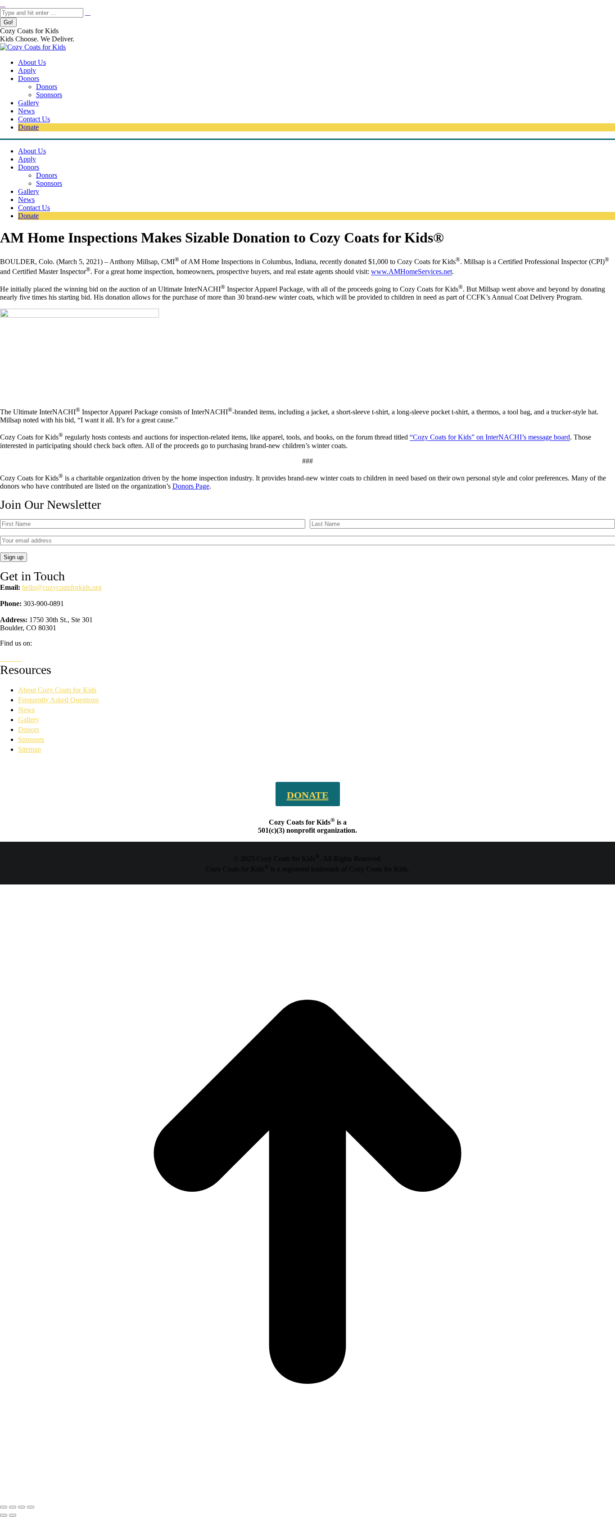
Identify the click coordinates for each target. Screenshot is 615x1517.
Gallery (28, 719)
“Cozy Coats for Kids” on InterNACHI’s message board (490, 437)
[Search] (87, 12)
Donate (308, 795)
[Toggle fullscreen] (21, 1507)
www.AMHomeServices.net (411, 272)
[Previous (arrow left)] (3, 1515)
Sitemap (29, 749)
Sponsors (31, 739)
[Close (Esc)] (3, 1507)
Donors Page (190, 486)
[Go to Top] (307, 1496)
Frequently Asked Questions (58, 700)
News (26, 710)
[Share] (12, 1507)
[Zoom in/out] (30, 1507)
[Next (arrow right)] (12, 1515)
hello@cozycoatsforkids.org (62, 587)
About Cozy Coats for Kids (57, 690)
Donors (28, 729)
